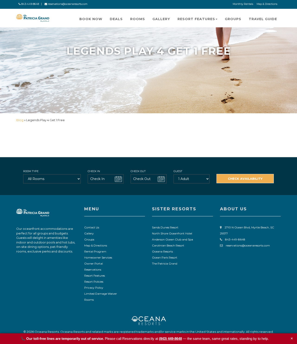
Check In (94, 171)
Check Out (138, 171)
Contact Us (91, 227)
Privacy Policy (93, 287)
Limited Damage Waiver (100, 293)
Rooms (137, 19)
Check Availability (245, 178)
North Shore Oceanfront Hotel (172, 233)
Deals (116, 19)
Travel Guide (263, 19)
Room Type (31, 171)
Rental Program (95, 251)
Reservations (92, 269)
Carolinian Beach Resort (168, 245)
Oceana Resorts (162, 251)
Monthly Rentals (243, 4)
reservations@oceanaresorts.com (67, 4)
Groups (233, 19)
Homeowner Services (98, 257)
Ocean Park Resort (164, 257)
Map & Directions (267, 4)
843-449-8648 (30, 4)
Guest (178, 171)
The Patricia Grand (164, 263)
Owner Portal (93, 263)
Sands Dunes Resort (165, 227)
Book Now (90, 19)
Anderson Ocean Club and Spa (172, 239)
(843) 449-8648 (170, 339)
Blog (20, 120)
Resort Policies (93, 281)
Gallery (161, 19)
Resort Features (196, 19)
